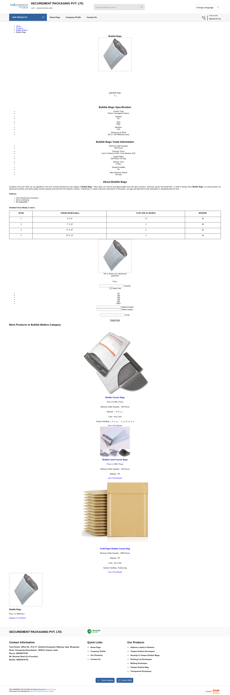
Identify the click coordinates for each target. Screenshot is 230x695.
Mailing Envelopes (138, 663)
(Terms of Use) (50, 689)
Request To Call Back (17, 618)
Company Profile (73, 17)
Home (18, 26)
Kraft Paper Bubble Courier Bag (115, 548)
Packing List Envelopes (141, 659)
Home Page (55, 17)
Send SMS (127, 680)
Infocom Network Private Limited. (42, 691)
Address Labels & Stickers (142, 647)
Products (19, 28)
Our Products (19, 17)
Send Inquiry (107, 680)
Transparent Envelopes (140, 671)
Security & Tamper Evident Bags (145, 655)
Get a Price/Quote (115, 426)
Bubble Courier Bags (115, 397)
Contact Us (92, 17)
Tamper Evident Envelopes (142, 651)
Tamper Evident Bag (139, 667)
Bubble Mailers (22, 30)
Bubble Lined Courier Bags (115, 459)
